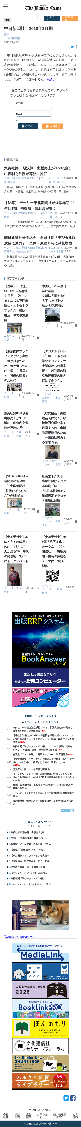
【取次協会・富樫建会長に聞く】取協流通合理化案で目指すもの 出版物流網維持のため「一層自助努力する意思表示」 (54, 428)
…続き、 (50, 79)
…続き (65, 191)
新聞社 (31, 212)
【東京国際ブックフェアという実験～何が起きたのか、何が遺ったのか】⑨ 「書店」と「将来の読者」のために (16, 366)
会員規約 (75, 1116)
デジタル (9, 247)
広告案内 (28, 1116)
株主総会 (20, 251)
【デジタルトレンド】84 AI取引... (29, 872)
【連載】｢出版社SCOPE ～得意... (28, 849)
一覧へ (65, 810)
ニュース (9, 335)
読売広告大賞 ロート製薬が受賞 (30, 769)
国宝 (17, 247)
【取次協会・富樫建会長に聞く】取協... (31, 861)
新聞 (24, 247)
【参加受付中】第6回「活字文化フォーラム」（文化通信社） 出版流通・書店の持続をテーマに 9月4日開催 (54, 551)
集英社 (11, 182)
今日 (29, 826)
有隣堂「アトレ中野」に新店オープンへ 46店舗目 (39, 754)
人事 (6, 178)
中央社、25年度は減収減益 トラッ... (29, 838)
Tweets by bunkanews (19, 936)
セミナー (47, 585)
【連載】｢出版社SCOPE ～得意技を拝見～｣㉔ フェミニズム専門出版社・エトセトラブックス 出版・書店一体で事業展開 (43, 738)
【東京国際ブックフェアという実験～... (31, 855)
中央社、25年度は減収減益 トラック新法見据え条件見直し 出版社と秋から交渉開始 (54, 295)
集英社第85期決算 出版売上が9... (28, 832)
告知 (6, 592)
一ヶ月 (47, 826)
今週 (37, 826)
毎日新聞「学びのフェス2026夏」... (29, 878)
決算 (6, 34)
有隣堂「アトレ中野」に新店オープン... (31, 844)
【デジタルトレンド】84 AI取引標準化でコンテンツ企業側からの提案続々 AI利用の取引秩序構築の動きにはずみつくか (54, 366)
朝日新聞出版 (35, 247)
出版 (6, 339)
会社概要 (5, 1116)
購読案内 (17, 1116)
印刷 (44, 525)
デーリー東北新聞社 (15, 212)
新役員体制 (28, 178)
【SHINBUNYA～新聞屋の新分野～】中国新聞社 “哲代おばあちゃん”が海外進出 (16, 486)
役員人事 (15, 178)
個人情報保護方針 (59, 1116)
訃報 (53, 722)
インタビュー (49, 460)
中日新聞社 (14, 38)
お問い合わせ (42, 1116)
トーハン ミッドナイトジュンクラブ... (32, 884)
